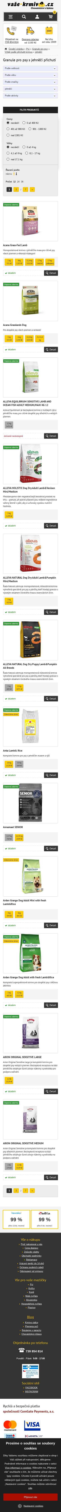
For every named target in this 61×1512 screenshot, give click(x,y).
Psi (27, 49)
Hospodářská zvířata (31, 1304)
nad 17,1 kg (16, 159)
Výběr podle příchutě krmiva (18, 52)
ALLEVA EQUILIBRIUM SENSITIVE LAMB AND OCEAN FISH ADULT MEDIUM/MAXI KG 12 (27, 403)
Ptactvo (31, 1307)
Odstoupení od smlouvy (31, 1271)
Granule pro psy (40, 49)
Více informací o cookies (18, 1467)
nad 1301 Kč (17, 135)
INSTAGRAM (31, 1391)
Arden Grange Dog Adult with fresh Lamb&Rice (28, 977)
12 (14, 181)
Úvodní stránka (16, 49)
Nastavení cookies (33, 1506)
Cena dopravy (31, 1248)
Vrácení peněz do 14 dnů (31, 1263)
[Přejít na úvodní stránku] (30, 6)
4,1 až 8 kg (16, 153)
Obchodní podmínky (32, 1256)
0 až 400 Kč (33, 123)
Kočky (31, 1288)
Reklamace (31, 1259)
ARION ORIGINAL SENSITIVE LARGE (22, 1057)
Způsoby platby (31, 1252)
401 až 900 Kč (18, 129)
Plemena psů (31, 1326)
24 (18, 181)
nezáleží (15, 123)
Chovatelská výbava (32, 1334)
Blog (30, 1317)
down (16, 173)
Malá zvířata (31, 1296)
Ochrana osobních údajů (32, 1267)
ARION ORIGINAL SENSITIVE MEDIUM (23, 1143)
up (14, 173)
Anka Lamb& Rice (12, 750)
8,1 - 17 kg (34, 153)
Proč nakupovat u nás (31, 1244)
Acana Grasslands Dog (14, 325)
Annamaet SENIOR (13, 827)
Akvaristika (31, 1300)
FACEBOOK (31, 1387)
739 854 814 (11, 42)
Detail (52, 273)
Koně (31, 1292)
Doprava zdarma (30, 39)
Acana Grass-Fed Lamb (15, 245)
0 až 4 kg (31, 147)
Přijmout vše (30, 1497)
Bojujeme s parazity (31, 1330)
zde (30, 1488)
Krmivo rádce (31, 1322)
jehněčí (38, 52)
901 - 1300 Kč (39, 129)
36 (22, 181)
